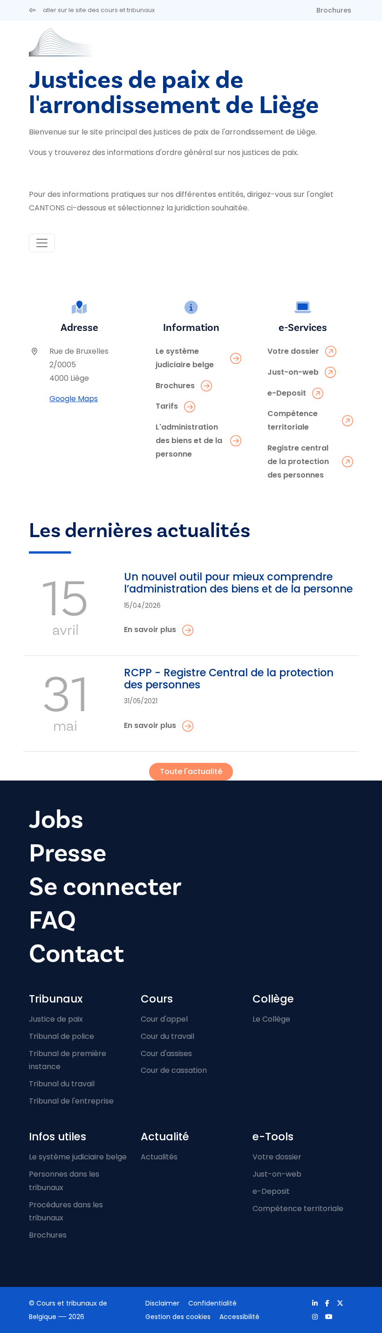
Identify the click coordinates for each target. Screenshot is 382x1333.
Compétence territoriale (297, 1208)
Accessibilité (239, 1316)
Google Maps (73, 398)
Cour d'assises (166, 1053)
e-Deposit (271, 1191)
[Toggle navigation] (42, 243)
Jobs (56, 819)
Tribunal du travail (62, 1083)
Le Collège (271, 1019)
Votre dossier (276, 1156)
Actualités (159, 1156)
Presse (67, 853)
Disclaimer (162, 1303)
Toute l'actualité (191, 771)
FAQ (52, 920)
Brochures (333, 10)
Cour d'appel (164, 1019)
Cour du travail (167, 1036)
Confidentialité (212, 1303)
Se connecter (105, 886)
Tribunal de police (61, 1036)
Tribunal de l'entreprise (71, 1101)
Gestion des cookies (178, 1316)
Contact (76, 953)
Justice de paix (56, 1019)
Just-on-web (276, 1174)
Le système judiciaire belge (78, 1156)
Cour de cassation (174, 1070)
